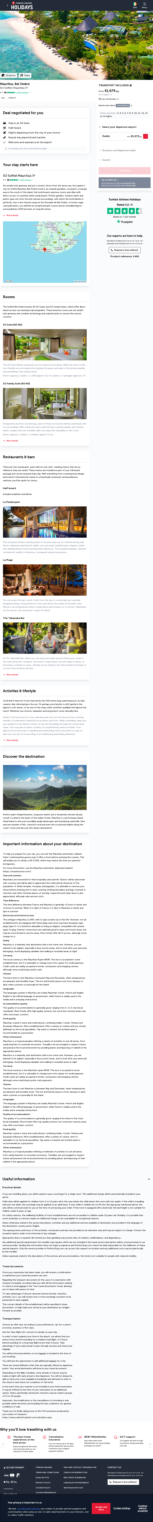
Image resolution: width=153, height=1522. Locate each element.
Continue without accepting (143, 1508)
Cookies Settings (121, 1508)
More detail (12, 215)
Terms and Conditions (47, 1472)
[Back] (7, 5)
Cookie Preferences (46, 1493)
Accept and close (101, 1508)
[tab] (124, 127)
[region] (76, 1508)
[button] (45, 216)
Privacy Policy (43, 1483)
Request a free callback (126, 250)
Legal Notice (42, 1478)
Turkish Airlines (44, 1467)
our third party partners (28, 1508)
